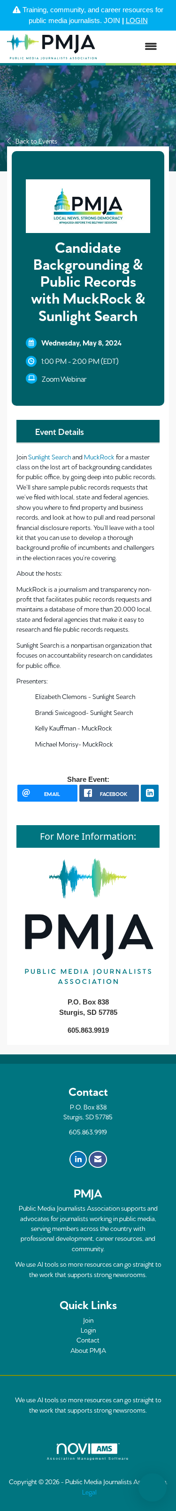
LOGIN (137, 20)
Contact (88, 1339)
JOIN (112, 20)
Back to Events (36, 141)
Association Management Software (88, 1458)
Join (88, 1320)
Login (88, 1330)
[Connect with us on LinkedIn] (78, 1159)
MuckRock (99, 456)
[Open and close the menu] (131, 47)
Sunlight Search (49, 456)
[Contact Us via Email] (98, 1159)
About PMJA (88, 1350)
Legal (89, 1491)
